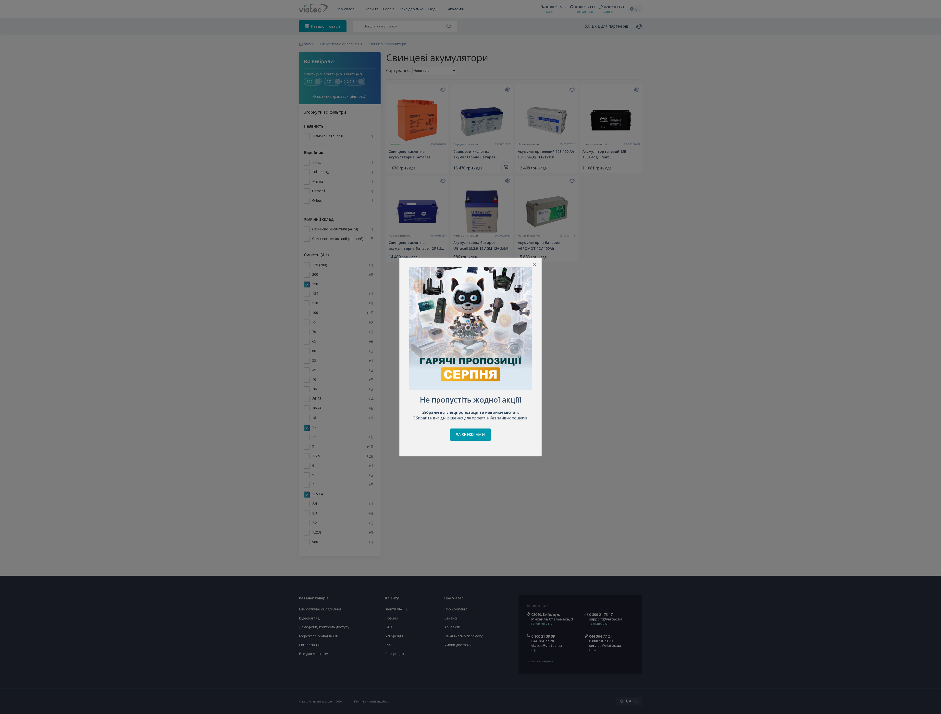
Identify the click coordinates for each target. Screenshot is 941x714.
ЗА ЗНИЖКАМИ (470, 434)
